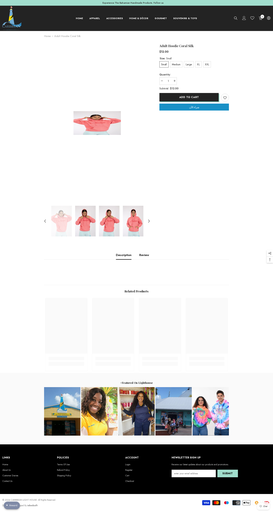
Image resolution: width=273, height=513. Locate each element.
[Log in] (244, 18)
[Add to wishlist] (225, 98)
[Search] (236, 18)
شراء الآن (194, 107)
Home (47, 36)
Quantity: (165, 74)
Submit (227, 473)
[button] (45, 221)
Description (123, 255)
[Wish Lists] (252, 18)
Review (144, 255)
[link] (66, 358)
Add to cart (189, 97)
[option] (136, 3)
